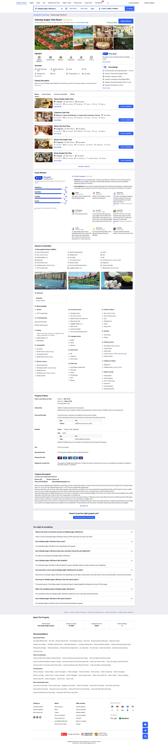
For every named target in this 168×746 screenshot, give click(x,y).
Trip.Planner (98, 3)
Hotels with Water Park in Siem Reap (101, 689)
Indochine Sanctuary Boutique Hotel (121, 644)
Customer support (38, 706)
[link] (133, 2)
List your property (81, 715)
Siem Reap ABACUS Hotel (40, 641)
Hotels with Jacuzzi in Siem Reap (58, 689)
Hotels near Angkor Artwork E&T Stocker (117, 661)
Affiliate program (80, 712)
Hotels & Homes (21, 3)
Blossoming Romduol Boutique (99, 641)
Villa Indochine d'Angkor (39, 648)
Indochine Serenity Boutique (120, 648)
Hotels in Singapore (123, 675)
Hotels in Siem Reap (110, 612)
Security (78, 724)
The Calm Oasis (94, 648)
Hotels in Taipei (112, 675)
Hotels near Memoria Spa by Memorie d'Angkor (75, 658)
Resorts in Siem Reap (54, 685)
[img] (54, 37)
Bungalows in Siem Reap (68, 685)
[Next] (132, 280)
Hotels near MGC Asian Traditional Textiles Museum (47, 658)
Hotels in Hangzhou (50, 678)
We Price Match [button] (112, 22)
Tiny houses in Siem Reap (40, 685)
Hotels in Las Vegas (38, 675)
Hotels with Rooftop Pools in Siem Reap (44, 692)
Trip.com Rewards (81, 709)
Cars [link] (44, 3)
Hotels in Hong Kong (106, 671)
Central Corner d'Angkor (39, 644)
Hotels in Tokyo (95, 671)
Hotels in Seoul (49, 675)
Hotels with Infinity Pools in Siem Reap (67, 692)
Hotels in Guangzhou (60, 671)
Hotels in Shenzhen (84, 671)
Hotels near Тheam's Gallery (97, 661)
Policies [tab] (72, 94)
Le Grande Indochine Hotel (85, 644)
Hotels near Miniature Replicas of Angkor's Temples (47, 661)
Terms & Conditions (60, 715)
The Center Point (38, 651)
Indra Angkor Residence (70, 644)
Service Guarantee (38, 709)
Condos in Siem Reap (82, 685)
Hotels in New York (38, 678)
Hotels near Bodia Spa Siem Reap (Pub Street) (76, 665)
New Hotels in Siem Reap (113, 685)
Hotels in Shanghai (38, 671)
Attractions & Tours (54, 3)
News (56, 709)
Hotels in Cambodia (80, 612)
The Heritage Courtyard (76, 641)
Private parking (41, 257)
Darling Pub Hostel (114, 641)
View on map (106, 88)
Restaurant (40, 260)
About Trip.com (59, 706)
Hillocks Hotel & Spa (53, 648)
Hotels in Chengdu (60, 675)
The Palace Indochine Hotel (54, 644)
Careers (57, 712)
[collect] (145, 724)
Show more (38, 85)
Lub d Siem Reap (84, 648)
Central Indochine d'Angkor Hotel (69, 648)
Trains (38, 3)
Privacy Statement (60, 718)
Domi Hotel (87, 641)
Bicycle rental (106, 268)
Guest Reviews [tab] (46, 94)
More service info (38, 712)
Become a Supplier (81, 721)
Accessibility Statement (61, 721)
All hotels (78, 718)
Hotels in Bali (69, 678)
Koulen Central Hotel (105, 648)
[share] (145, 730)
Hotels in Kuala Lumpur (85, 675)
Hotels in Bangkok (73, 671)
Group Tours (88, 3)
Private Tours (78, 3)
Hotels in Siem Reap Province (96, 612)
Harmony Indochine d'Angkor (102, 644)
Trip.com (66, 612)
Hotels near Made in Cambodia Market (100, 665)
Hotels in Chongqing (119, 671)
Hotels (72, 612)
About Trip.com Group (60, 724)
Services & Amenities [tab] (60, 94)
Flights (31, 3)
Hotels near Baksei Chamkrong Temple (99, 658)
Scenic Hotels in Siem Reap (40, 689)
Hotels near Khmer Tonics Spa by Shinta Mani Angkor (47, 665)
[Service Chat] (145, 736)
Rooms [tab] (37, 94)
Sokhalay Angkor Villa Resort (48, 20)
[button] (108, 3)
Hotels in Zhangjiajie (71, 675)
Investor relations (80, 706)
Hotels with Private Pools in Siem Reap (79, 689)
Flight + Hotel (67, 3)
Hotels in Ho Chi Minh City (99, 675)
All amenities (38, 76)
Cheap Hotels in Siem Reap (96, 685)
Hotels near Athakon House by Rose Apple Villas (75, 661)
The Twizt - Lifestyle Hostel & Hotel (58, 641)
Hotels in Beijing (49, 671)
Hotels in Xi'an (61, 678)
